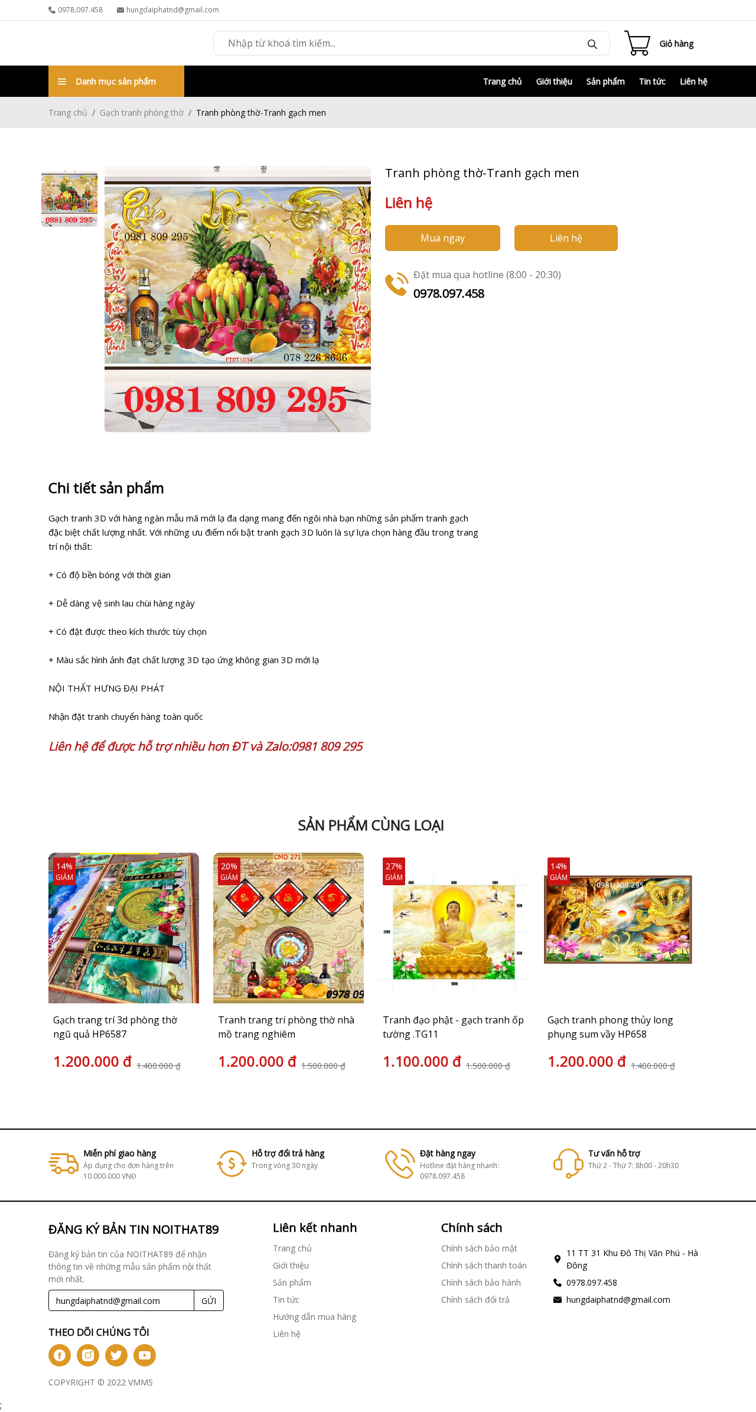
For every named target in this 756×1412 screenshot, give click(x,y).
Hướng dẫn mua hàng (314, 1316)
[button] (685, 963)
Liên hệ (694, 81)
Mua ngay (443, 237)
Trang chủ (502, 81)
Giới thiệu (554, 81)
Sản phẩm (605, 81)
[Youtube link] (144, 1355)
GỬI (208, 1300)
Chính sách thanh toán (484, 1265)
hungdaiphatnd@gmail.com (172, 10)
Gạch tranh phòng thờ (142, 112)
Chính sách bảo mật (479, 1248)
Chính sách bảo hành (481, 1282)
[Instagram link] (88, 1355)
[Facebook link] (59, 1355)
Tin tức (652, 81)
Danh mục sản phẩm (116, 81)
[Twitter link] (116, 1355)
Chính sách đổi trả (475, 1299)
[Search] (592, 43)
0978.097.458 (80, 10)
